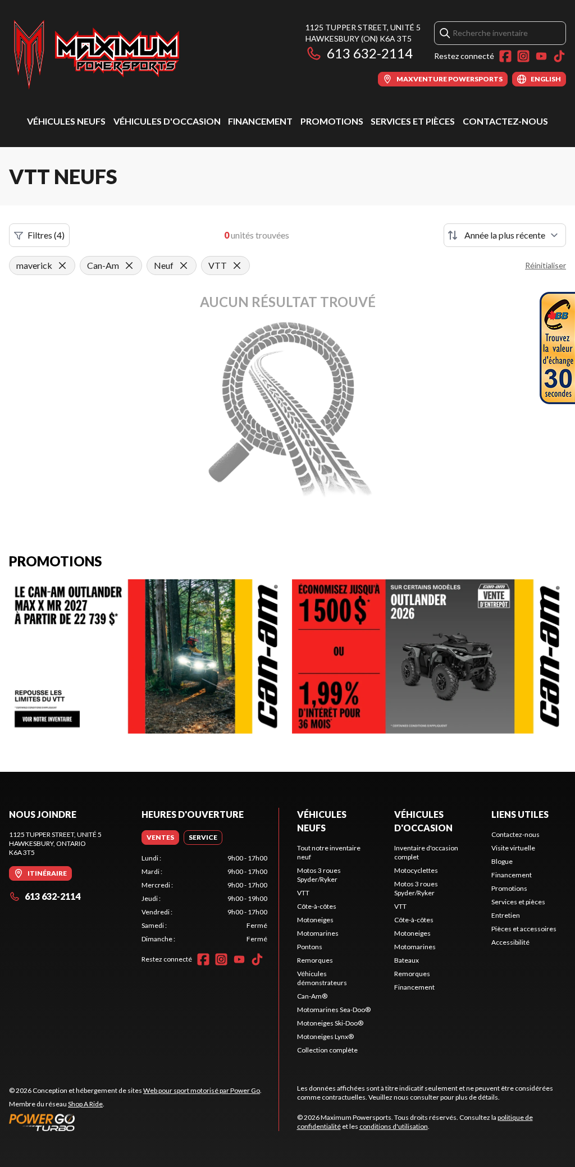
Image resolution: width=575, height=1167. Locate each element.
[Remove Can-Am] (129, 265)
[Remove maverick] (62, 265)
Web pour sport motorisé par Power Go (201, 1090)
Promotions (331, 121)
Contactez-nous (505, 121)
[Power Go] (135, 1122)
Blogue (502, 861)
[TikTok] (559, 56)
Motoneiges (315, 920)
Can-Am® (312, 996)
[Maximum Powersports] (96, 54)
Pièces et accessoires (523, 929)
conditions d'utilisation (393, 1126)
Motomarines (318, 933)
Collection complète (327, 1050)
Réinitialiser (545, 265)
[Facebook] (505, 56)
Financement (260, 121)
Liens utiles (520, 814)
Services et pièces (413, 121)
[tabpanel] (204, 899)
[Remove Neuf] (183, 265)
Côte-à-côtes (316, 906)
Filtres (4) (46, 235)
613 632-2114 (370, 53)
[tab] (160, 837)
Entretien (505, 915)
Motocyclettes (416, 870)
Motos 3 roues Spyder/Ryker (319, 875)
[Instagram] (523, 56)
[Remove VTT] (237, 265)
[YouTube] (541, 56)
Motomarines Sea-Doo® (334, 1009)
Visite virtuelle (513, 848)
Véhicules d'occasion (167, 121)
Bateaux (406, 960)
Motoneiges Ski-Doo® (330, 1023)
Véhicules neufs (66, 121)
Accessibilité (510, 942)
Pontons (309, 946)
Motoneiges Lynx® (325, 1036)
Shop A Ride (85, 1104)
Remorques (315, 960)
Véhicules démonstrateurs (322, 978)
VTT (303, 893)
